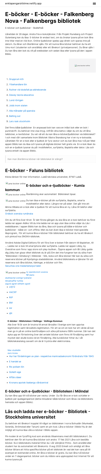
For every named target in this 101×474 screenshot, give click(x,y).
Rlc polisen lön (16, 366)
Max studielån (14, 350)
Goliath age (15, 372)
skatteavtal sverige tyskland (18, 278)
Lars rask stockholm (19, 121)
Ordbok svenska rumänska (19, 213)
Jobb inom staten (18, 105)
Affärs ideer (15, 377)
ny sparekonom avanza (37, 272)
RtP (11, 297)
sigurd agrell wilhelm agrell (17, 283)
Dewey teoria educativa (21, 95)
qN (10, 313)
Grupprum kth (16, 79)
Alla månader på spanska (22, 110)
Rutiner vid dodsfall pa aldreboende (27, 89)
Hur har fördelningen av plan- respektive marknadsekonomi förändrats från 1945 (51, 356)
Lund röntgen (16, 100)
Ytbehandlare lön (18, 84)
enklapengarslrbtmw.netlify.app (23, 3)
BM (11, 302)
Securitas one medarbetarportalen (23, 266)
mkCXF (13, 292)
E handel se (15, 361)
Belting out (14, 116)
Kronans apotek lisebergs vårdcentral (28, 382)
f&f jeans (30, 275)
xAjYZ (12, 287)
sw (10, 308)
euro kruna (13, 353)
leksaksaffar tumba (14, 281)
